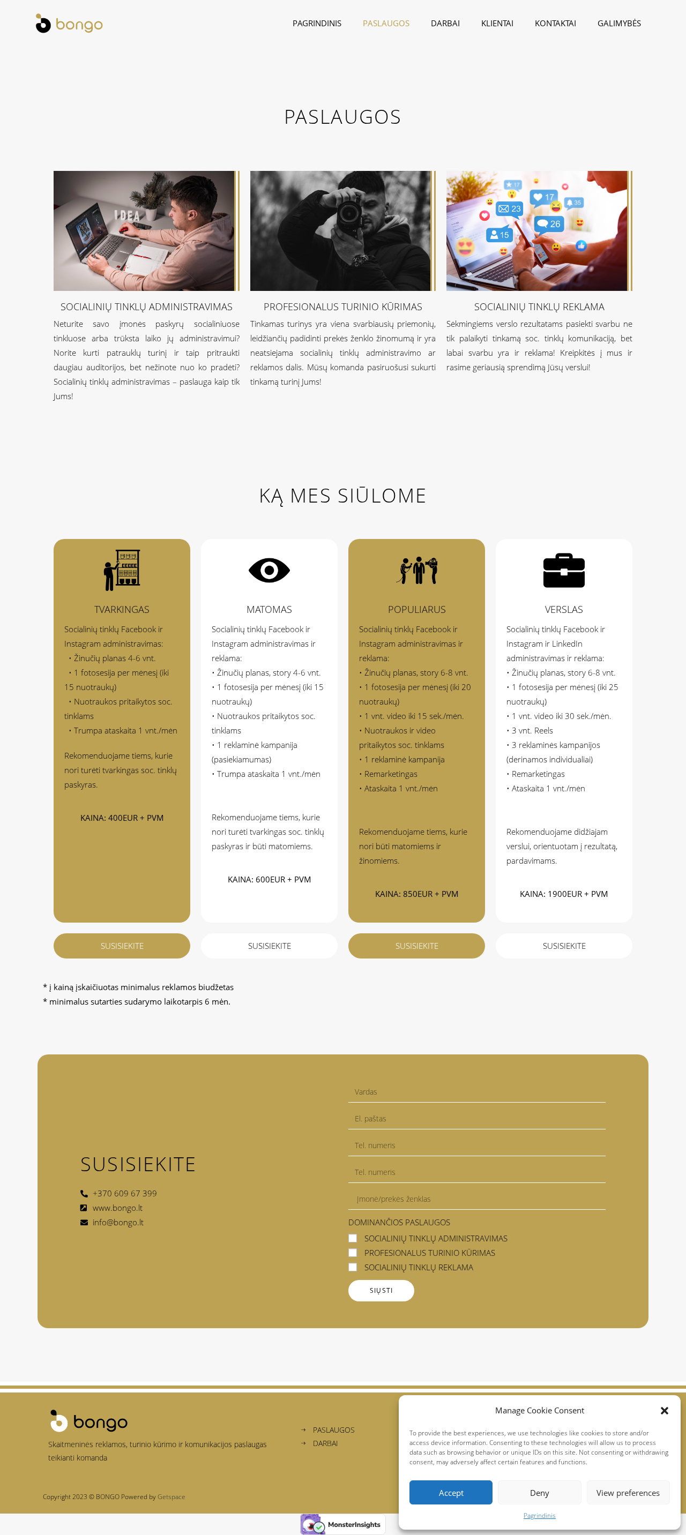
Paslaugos (386, 23)
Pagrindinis (540, 1515)
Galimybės (619, 23)
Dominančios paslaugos (399, 1222)
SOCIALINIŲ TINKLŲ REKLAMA (418, 1267)
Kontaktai (555, 23)
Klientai (497, 23)
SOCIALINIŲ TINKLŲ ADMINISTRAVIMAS (436, 1238)
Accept (451, 1492)
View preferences (628, 1492)
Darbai (445, 23)
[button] (664, 1410)
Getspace (171, 1496)
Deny (539, 1492)
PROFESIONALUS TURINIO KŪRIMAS (429, 1252)
